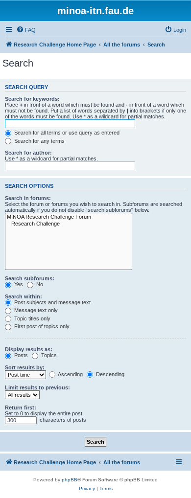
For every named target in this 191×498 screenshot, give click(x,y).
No (39, 284)
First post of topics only (41, 326)
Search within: (23, 296)
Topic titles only (31, 318)
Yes (18, 284)
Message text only (35, 310)
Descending (109, 374)
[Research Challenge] (68, 224)
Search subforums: (29, 278)
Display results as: (28, 349)
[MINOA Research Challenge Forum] (68, 217)
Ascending (70, 374)
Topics (48, 355)
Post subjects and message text (52, 302)
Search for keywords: (32, 99)
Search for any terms (39, 141)
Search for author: (28, 153)
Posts (20, 355)
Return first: (20, 407)
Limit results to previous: (37, 387)
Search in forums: (28, 198)
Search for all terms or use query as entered (66, 133)
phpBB (69, 479)
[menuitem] (26, 30)
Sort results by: (25, 367)
